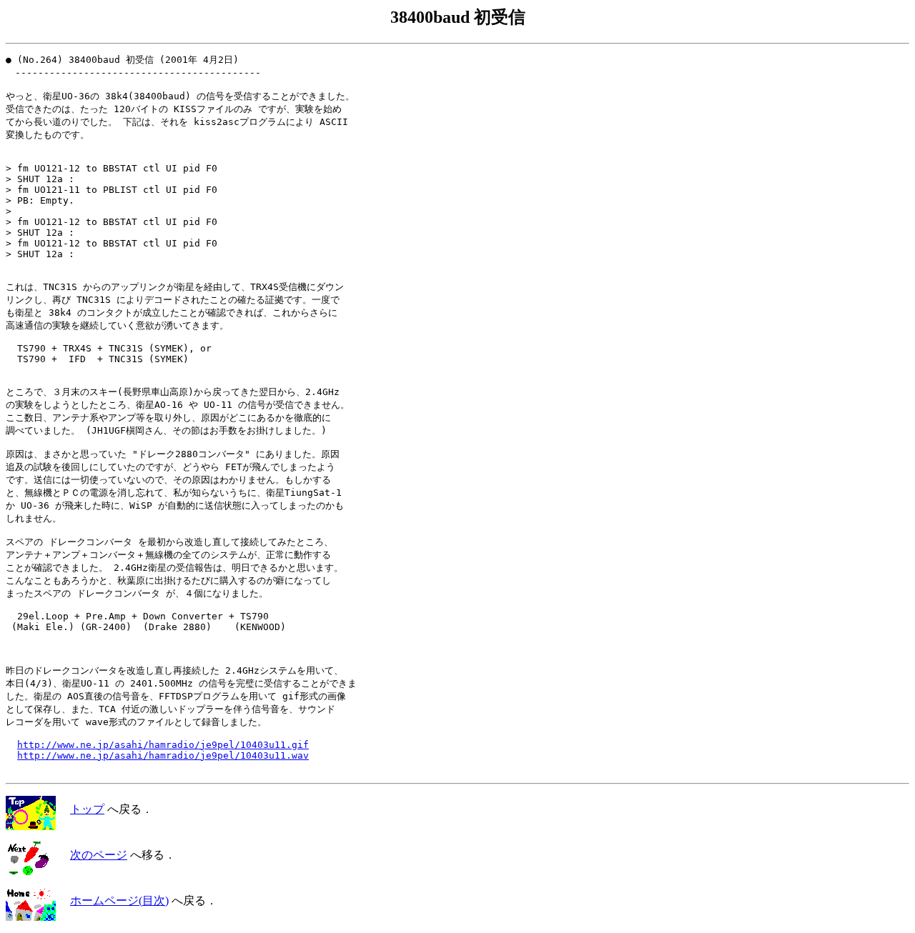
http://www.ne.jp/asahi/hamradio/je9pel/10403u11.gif (163, 744)
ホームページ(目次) (119, 900)
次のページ (98, 855)
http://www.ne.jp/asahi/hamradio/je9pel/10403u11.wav (163, 755)
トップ (87, 809)
